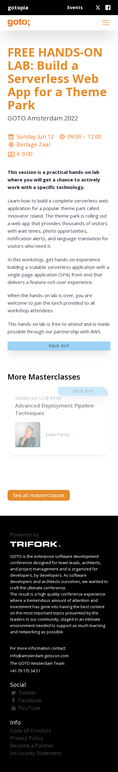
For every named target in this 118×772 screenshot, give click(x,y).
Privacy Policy (26, 737)
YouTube (29, 707)
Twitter (27, 692)
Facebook (30, 700)
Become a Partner (31, 745)
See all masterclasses (39, 495)
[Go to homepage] (19, 22)
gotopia (18, 7)
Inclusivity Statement (35, 753)
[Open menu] (105, 22)
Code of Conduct (30, 730)
